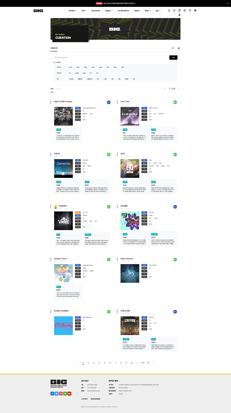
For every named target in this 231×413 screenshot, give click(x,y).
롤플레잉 (80, 79)
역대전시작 (54, 48)
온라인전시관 (95, 11)
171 (148, 363)
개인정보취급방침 (95, 399)
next (178, 89)
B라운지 (137, 11)
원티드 (147, 11)
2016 (115, 67)
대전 (112, 79)
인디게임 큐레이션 (123, 11)
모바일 (77, 73)
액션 (98, 79)
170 (142, 363)
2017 (107, 67)
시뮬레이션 (89, 79)
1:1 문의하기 (84, 399)
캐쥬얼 (126, 79)
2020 (85, 67)
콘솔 (84, 73)
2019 (93, 67)
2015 (122, 67)
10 (132, 363)
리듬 (119, 79)
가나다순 (58, 89)
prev (165, 89)
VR (90, 73)
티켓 (83, 11)
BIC (157, 11)
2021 (78, 67)
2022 (70, 67)
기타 (97, 73)
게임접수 (108, 11)
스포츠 (105, 79)
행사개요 (72, 11)
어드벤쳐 (71, 79)
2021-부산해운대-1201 (125, 391)
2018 (100, 67)
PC (70, 73)
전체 (52, 89)
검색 (173, 57)
